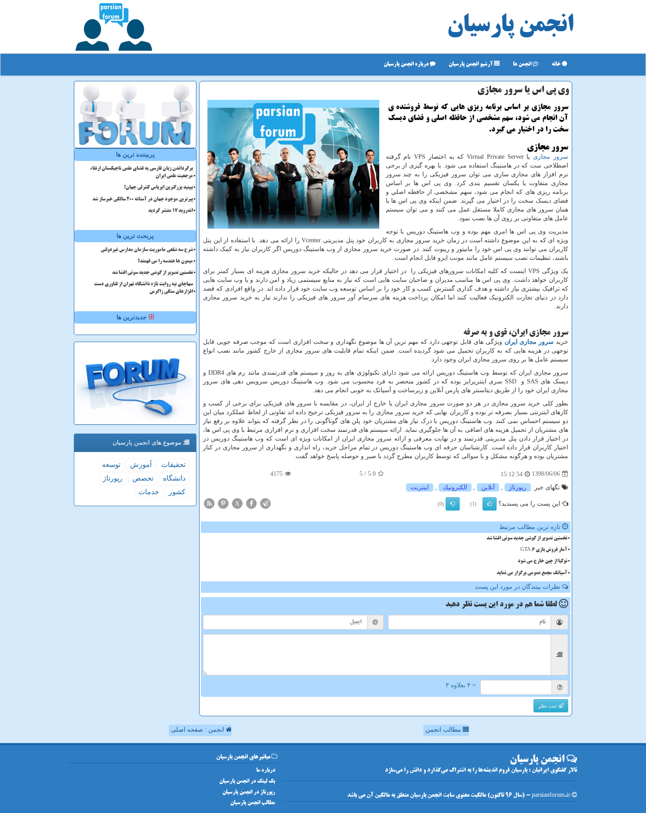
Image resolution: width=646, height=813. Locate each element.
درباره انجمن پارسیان (407, 64)
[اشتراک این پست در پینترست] (223, 502)
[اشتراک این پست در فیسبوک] (251, 502)
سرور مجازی (550, 156)
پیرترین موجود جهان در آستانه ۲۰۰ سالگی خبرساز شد (142, 199)
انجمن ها (523, 64)
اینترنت (419, 487)
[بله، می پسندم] (490, 503)
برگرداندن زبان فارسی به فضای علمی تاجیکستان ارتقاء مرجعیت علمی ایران (141, 172)
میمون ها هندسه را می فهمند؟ (165, 261)
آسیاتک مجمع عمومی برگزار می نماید (532, 573)
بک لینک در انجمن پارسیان (247, 781)
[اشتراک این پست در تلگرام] (265, 502)
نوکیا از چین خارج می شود (542, 561)
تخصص (142, 478)
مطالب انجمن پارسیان (252, 803)
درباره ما (265, 770)
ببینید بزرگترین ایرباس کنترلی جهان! (158, 187)
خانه (557, 64)
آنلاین (488, 487)
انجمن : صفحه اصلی (198, 729)
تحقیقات (173, 464)
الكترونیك (455, 487)
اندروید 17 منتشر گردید (170, 211)
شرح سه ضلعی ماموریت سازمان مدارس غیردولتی (147, 250)
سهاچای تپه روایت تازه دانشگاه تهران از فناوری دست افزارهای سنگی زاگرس (143, 288)
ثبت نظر (548, 706)
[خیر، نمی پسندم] (453, 503)
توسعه (111, 464)
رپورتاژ (517, 487)
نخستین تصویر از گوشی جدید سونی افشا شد (526, 538)
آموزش (141, 464)
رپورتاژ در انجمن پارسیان (248, 792)
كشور (177, 492)
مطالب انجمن (444, 729)
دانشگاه (174, 478)
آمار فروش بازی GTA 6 (543, 550)
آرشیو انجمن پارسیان (471, 64)
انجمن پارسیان (510, 26)
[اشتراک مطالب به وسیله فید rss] (209, 502)
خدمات (148, 492)
